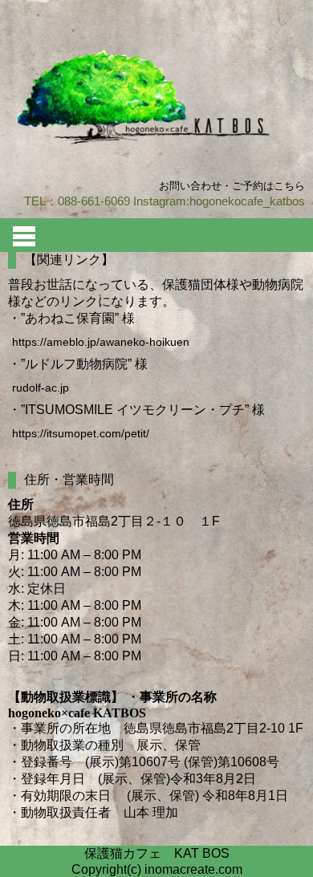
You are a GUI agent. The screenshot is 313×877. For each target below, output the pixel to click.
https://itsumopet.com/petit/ (80, 433)
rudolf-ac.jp (40, 387)
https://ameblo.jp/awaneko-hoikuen (100, 341)
